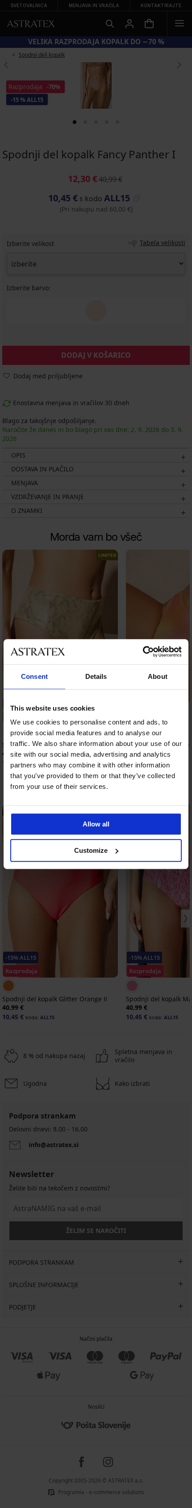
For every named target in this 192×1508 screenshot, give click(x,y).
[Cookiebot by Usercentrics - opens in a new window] (143, 651)
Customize (91, 850)
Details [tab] (96, 676)
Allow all (96, 824)
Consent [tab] (34, 676)
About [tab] (157, 676)
